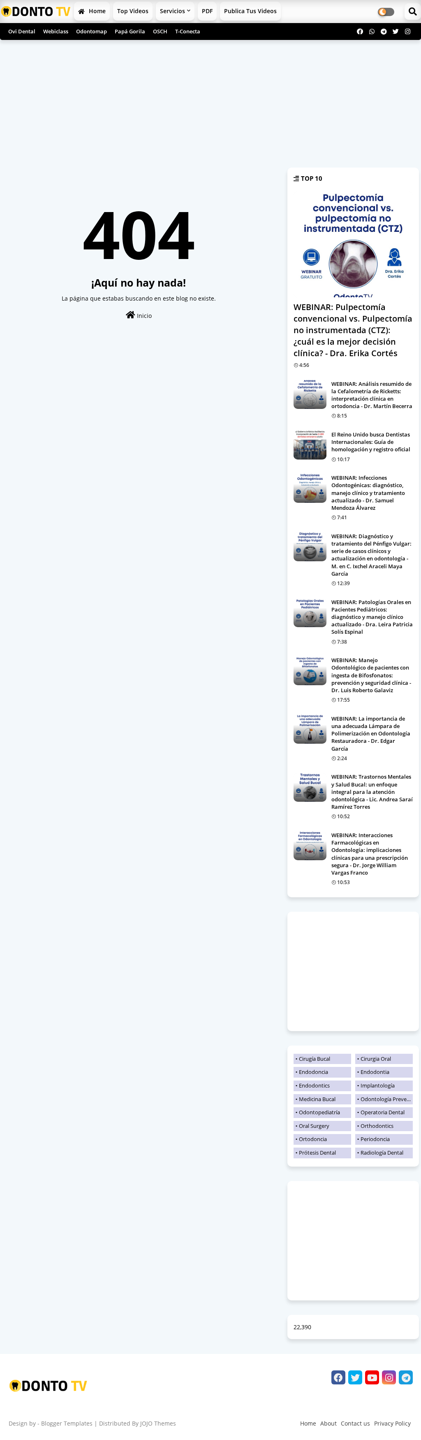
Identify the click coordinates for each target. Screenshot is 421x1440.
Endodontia (375, 1072)
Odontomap (91, 31)
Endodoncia (313, 1072)
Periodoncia (375, 1139)
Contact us (355, 1423)
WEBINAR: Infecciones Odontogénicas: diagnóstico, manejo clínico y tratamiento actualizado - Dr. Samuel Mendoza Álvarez (368, 492)
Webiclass (55, 31)
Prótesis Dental (317, 1152)
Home (96, 11)
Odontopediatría (319, 1112)
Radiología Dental (382, 1152)
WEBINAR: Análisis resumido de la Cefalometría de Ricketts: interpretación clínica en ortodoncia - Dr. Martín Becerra (371, 395)
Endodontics (314, 1085)
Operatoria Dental (383, 1112)
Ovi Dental (21, 31)
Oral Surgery (314, 1126)
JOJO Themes (158, 1423)
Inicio (143, 316)
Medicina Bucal (317, 1099)
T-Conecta (187, 31)
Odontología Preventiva (387, 1099)
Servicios (172, 11)
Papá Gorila (130, 31)
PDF (207, 11)
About (328, 1423)
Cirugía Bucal (314, 1058)
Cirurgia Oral (376, 1058)
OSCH (160, 31)
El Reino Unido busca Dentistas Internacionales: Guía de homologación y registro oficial (370, 442)
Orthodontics (377, 1126)
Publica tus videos (250, 11)
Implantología (378, 1085)
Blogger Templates (67, 1423)
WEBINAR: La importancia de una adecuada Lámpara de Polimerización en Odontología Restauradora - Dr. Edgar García (370, 733)
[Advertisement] (210, 103)
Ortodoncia (313, 1139)
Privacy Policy (392, 1423)
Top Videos (132, 11)
